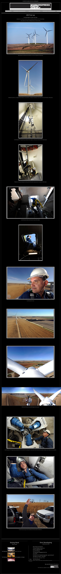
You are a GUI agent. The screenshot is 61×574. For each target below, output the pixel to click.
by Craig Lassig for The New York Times (30, 17)
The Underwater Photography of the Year (40, 552)
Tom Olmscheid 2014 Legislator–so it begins (13, 557)
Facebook (30, 560)
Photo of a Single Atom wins (37, 549)
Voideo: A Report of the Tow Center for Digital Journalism (42, 560)
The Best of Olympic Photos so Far (39, 548)
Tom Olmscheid (4, 551)
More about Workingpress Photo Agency (52, 564)
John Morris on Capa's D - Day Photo (39, 556)
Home (30, 559)
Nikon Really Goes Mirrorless (38, 546)
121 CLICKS (35, 553)
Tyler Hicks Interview (36, 559)
